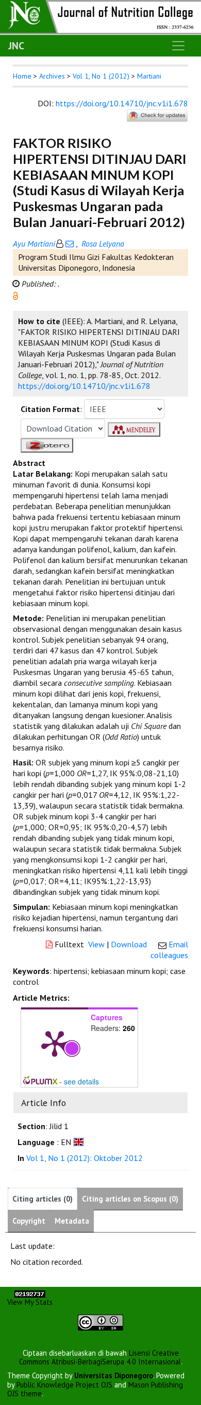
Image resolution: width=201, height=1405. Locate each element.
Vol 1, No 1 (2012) (101, 76)
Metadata (72, 1221)
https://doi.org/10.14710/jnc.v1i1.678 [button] (84, 386)
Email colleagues (169, 949)
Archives (52, 76)
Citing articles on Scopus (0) (130, 1199)
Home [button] (22, 76)
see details (81, 1081)
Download (129, 944)
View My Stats (30, 1302)
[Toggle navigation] (178, 45)
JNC (16, 45)
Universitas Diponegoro (113, 1375)
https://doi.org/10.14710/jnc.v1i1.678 (122, 103)
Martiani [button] (149, 76)
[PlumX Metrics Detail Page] (55, 1043)
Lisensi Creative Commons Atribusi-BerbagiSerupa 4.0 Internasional (100, 1357)
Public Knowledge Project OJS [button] (64, 1385)
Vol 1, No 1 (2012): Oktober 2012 (84, 1158)
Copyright (28, 1221)
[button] (15, 295)
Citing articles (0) (42, 1199)
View (96, 944)
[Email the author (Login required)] (69, 243)
